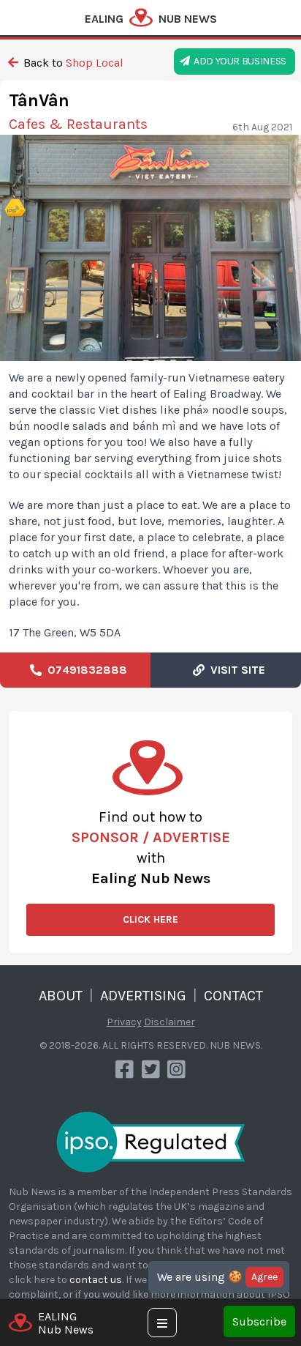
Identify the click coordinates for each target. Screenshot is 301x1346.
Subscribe (259, 1321)
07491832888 (84, 670)
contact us (95, 1280)
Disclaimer (169, 1022)
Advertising (143, 995)
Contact (233, 995)
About (61, 995)
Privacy (124, 1022)
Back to (71, 63)
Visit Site (235, 670)
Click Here (150, 919)
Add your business (238, 61)
